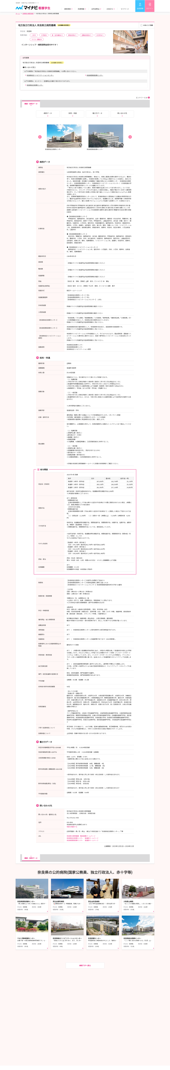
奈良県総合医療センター (35, 85)
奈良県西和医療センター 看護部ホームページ (82, 840)
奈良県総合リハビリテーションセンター (40, 75)
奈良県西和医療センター (95, 75)
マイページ (125, 9)
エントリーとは (141, 97)
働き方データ (97, 113)
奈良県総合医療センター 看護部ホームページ (82, 838)
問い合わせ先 (122, 113)
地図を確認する (72, 827)
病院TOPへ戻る (85, 965)
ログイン (149, 8)
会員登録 (140, 8)
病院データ (48, 113)
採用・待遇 (73, 113)
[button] (40, 137)
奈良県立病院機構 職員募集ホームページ (81, 836)
